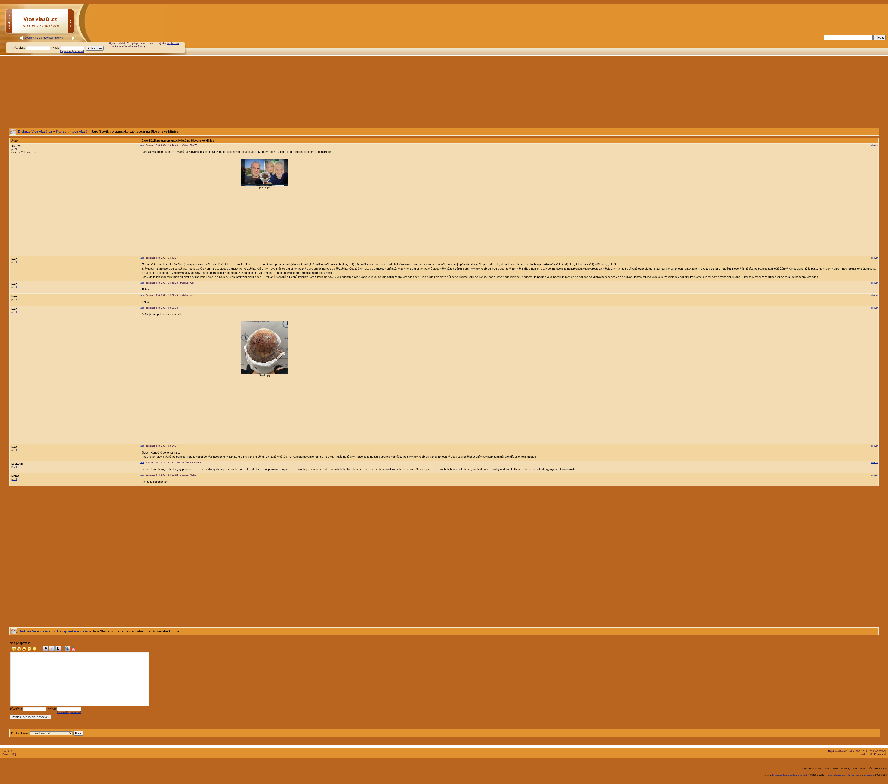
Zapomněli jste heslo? (72, 51)
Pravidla (47, 37)
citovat (874, 145)
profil (14, 149)
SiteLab (868, 775)
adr (142, 145)
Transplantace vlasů (72, 131)
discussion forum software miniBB (789, 775)
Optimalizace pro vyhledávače (844, 775)
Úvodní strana (32, 37)
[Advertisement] (747, 44)
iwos (14, 259)
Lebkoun (17, 463)
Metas (15, 476)
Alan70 (16, 146)
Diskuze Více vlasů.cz (35, 131)
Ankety (58, 37)
